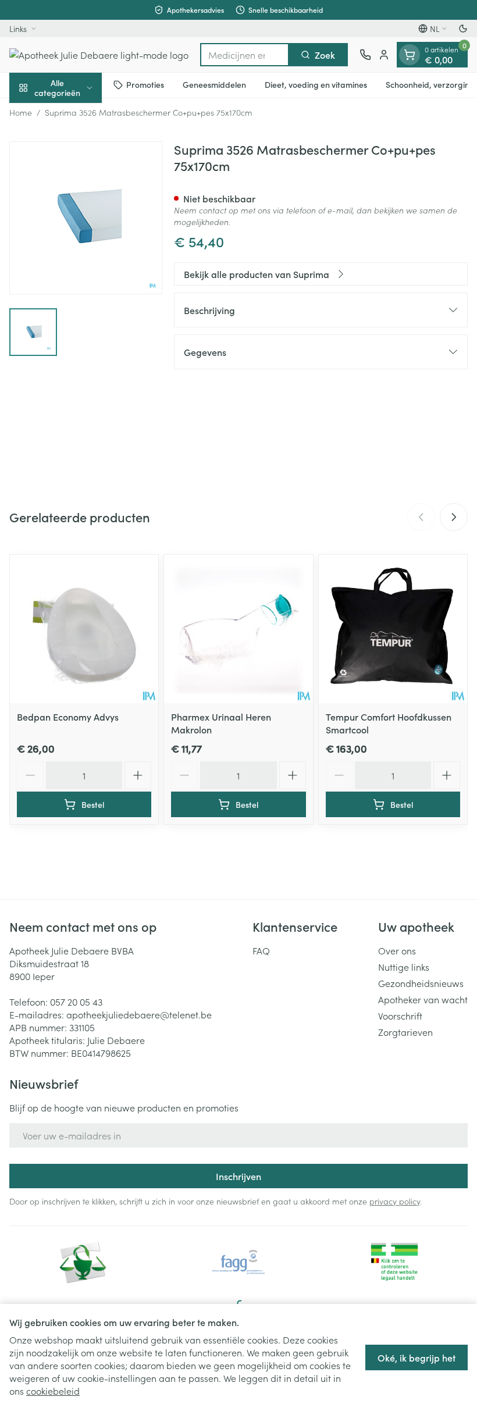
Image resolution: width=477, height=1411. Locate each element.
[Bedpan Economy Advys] (84, 629)
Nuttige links (403, 966)
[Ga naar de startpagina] (98, 54)
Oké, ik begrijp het (416, 1357)
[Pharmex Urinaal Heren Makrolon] (238, 629)
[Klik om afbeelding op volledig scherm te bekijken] (86, 218)
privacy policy (394, 1201)
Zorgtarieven (405, 1031)
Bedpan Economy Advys (68, 716)
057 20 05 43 (76, 1001)
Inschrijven (238, 1176)
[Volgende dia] (454, 517)
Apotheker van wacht (423, 999)
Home (20, 112)
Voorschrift (400, 1015)
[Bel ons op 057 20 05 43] (365, 54)
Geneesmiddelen (214, 84)
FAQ (261, 950)
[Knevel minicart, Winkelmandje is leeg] (409, 54)
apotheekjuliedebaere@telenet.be (139, 1014)
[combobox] (244, 54)
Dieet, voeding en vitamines (316, 84)
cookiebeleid (53, 1390)
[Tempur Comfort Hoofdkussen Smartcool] (393, 629)
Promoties (145, 84)
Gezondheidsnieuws (421, 983)
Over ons (397, 950)
